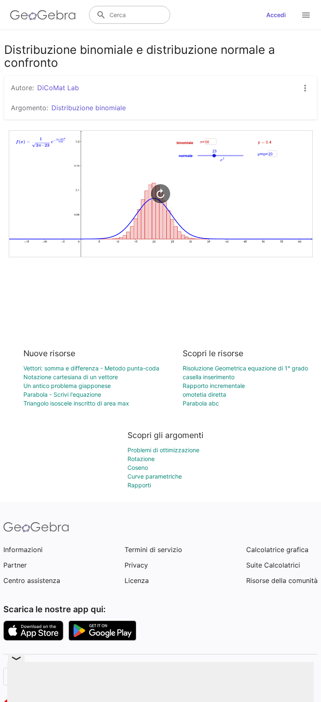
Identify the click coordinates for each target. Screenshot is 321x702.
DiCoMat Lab (58, 88)
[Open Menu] (306, 15)
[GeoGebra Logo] (43, 15)
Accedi (276, 14)
